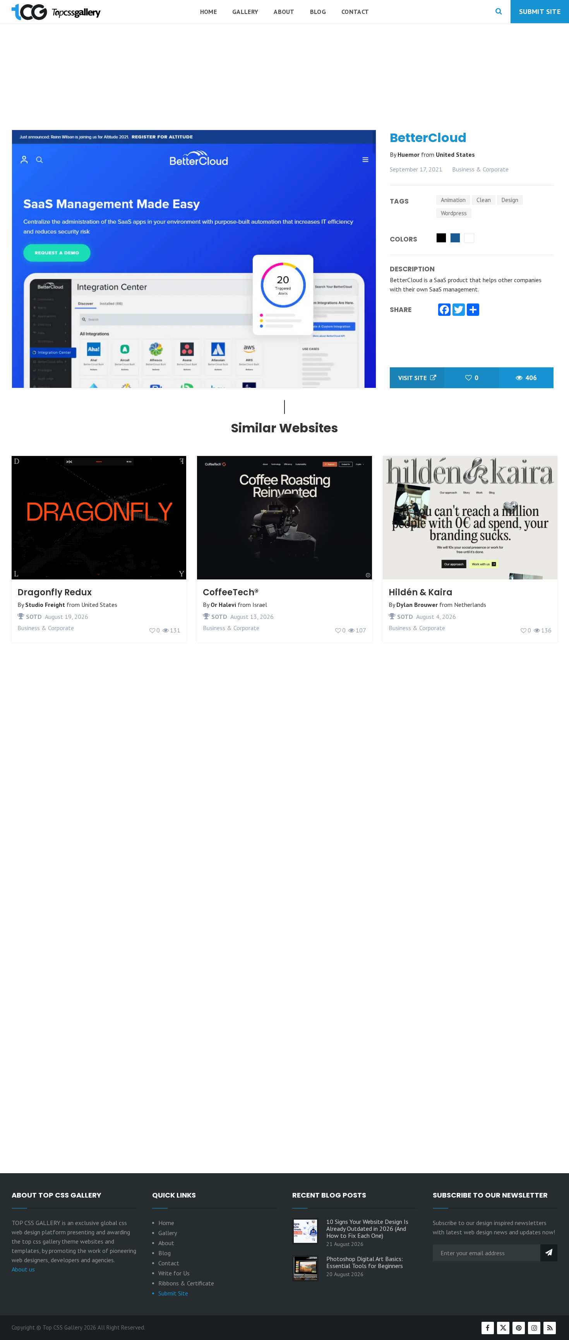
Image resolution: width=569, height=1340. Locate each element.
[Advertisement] (284, 96)
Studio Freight (45, 604)
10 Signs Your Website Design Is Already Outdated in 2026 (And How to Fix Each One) (367, 1228)
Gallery (245, 11)
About (284, 11)
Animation (453, 200)
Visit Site (413, 378)
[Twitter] (458, 310)
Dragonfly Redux (54, 592)
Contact (355, 11)
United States (455, 154)
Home (208, 11)
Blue (455, 238)
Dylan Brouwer (417, 604)
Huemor (409, 154)
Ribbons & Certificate (186, 1283)
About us (23, 1269)
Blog (318, 11)
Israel (259, 604)
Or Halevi (223, 604)
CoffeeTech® (231, 592)
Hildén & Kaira (420, 592)
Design (510, 200)
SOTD (33, 616)
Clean (483, 200)
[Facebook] (444, 310)
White (469, 238)
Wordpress (454, 213)
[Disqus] (284, 837)
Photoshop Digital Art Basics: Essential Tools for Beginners (364, 1262)
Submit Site (539, 11)
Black (441, 238)
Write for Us (174, 1273)
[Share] (473, 310)
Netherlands (470, 604)
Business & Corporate (480, 169)
